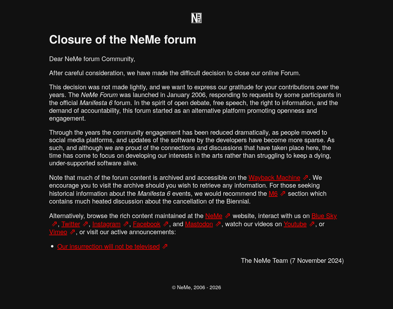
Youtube (295, 223)
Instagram (106, 223)
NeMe (213, 215)
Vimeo (58, 231)
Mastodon (199, 223)
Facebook (146, 223)
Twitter (70, 223)
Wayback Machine (274, 177)
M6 (273, 193)
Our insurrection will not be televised (108, 246)
